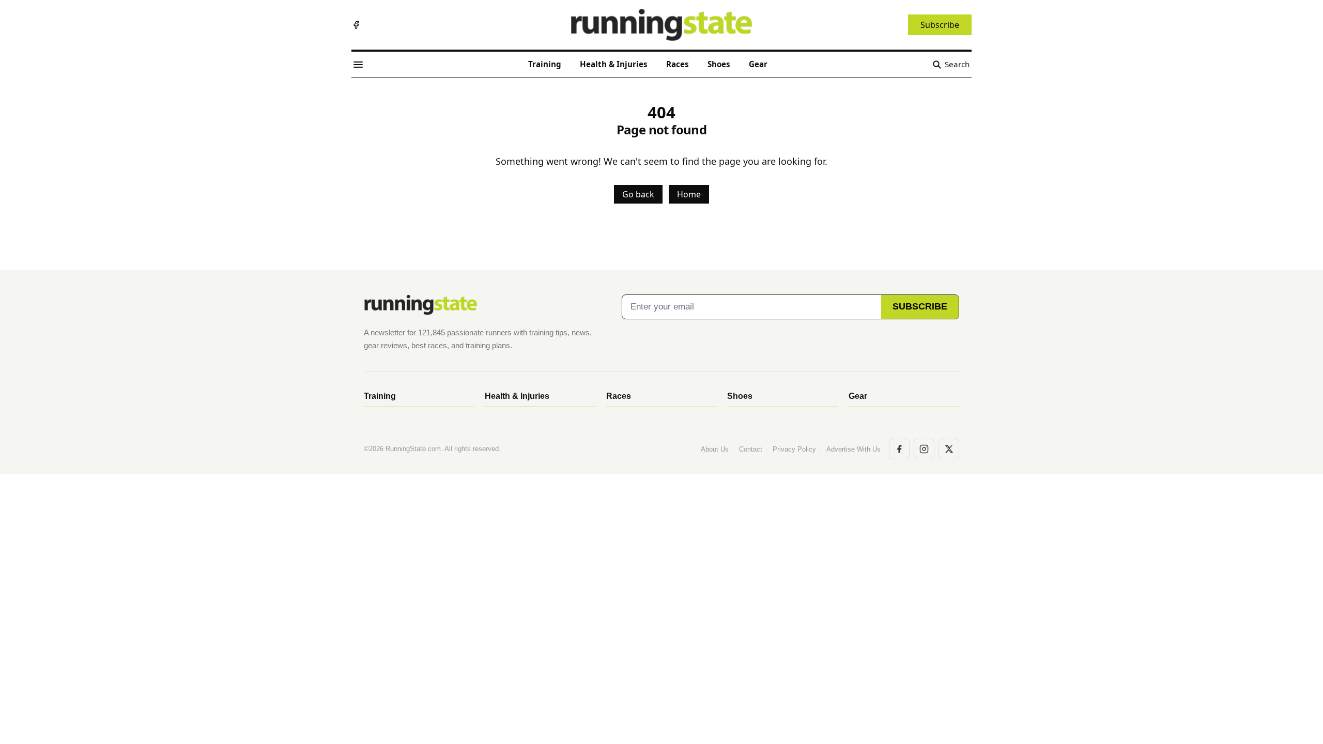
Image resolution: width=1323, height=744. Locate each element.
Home (689, 194)
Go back (638, 194)
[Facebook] (356, 24)
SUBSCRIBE (920, 306)
